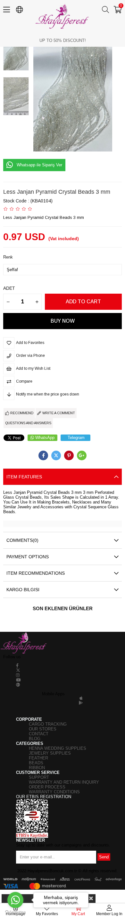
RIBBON (37, 767)
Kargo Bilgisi (22, 589)
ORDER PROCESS (47, 787)
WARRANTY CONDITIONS (54, 791)
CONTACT (38, 733)
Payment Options (27, 556)
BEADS (36, 762)
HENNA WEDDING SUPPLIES (57, 748)
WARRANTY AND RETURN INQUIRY (64, 782)
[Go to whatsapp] (15, 900)
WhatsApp (44, 437)
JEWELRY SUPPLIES (50, 753)
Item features (24, 476)
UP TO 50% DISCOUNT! (62, 40)
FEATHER (38, 758)
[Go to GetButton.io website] (15, 912)
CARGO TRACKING (48, 724)
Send (104, 857)
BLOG (34, 738)
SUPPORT (39, 777)
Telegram (76, 437)
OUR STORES (42, 729)
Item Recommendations (35, 573)
